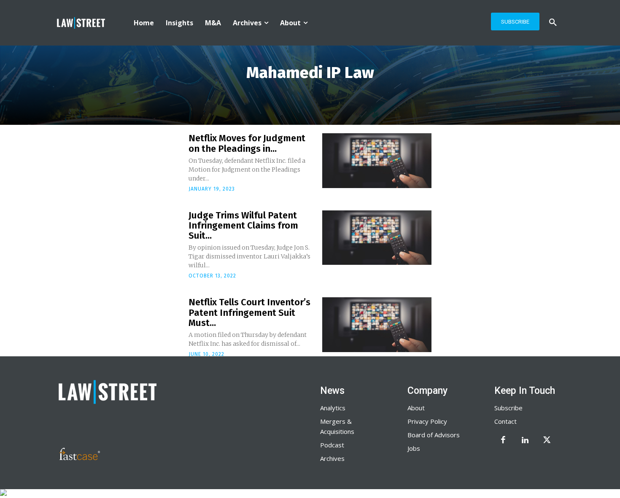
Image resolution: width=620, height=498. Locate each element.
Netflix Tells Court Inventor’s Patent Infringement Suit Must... (249, 312)
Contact (505, 421)
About (416, 408)
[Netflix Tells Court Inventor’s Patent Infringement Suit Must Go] (376, 324)
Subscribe (508, 408)
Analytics (332, 408)
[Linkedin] (525, 441)
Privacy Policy (427, 421)
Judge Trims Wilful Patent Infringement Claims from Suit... (243, 225)
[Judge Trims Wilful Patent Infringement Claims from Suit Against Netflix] (376, 237)
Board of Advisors (433, 435)
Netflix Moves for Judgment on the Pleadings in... (247, 143)
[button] (553, 23)
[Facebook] (503, 441)
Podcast (332, 445)
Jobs (413, 448)
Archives (332, 458)
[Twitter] (547, 441)
